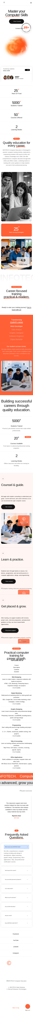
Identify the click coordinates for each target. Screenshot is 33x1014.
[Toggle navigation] (31, 2)
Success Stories (16, 999)
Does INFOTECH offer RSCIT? (11, 923)
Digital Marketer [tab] (16, 339)
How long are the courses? (10, 870)
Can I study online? (9, 888)
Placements (16, 1003)
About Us (16, 993)
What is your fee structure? (10, 897)
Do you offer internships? (10, 906)
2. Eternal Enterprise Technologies (16, 989)
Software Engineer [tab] (16, 336)
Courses (16, 995)
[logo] (3, 3)
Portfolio (16, 1001)
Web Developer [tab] (16, 326)
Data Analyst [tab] (16, 330)
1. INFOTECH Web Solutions (16, 987)
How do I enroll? (8, 915)
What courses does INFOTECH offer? (12, 846)
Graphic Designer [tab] (16, 333)
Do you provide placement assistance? (13, 879)
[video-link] (5, 60)
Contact (16, 1005)
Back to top (16, 1008)
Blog (16, 997)
